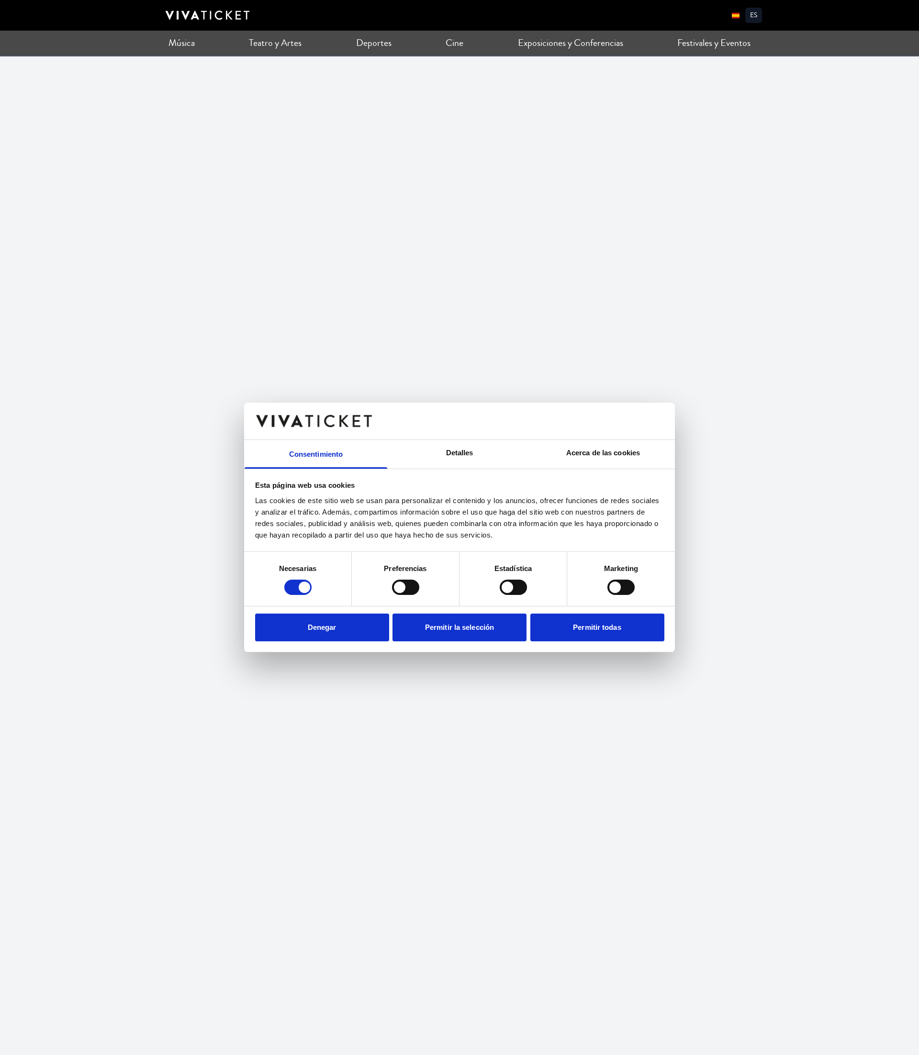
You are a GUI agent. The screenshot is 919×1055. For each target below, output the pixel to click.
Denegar (322, 627)
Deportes (374, 43)
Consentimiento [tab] (316, 454)
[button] (753, 15)
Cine (454, 43)
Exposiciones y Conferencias (570, 43)
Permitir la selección (459, 627)
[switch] (405, 587)
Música (181, 43)
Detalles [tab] (459, 453)
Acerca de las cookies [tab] (603, 453)
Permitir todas (597, 627)
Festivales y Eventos (714, 43)
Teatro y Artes (275, 43)
